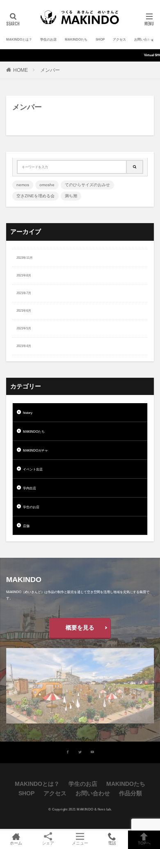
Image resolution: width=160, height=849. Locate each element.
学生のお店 (48, 39)
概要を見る (80, 627)
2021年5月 (23, 328)
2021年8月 (23, 275)
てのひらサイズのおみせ (87, 185)
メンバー (50, 70)
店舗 (26, 526)
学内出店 (29, 488)
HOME (20, 70)
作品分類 (130, 793)
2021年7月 (23, 293)
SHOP (100, 39)
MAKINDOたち (76, 39)
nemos (22, 185)
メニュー (80, 843)
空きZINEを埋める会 (35, 196)
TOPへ (144, 843)
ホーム (16, 843)
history (27, 413)
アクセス (119, 39)
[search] (135, 167)
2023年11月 (24, 258)
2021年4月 (23, 346)
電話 (112, 843)
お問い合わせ (144, 39)
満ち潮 (71, 196)
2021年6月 (23, 311)
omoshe (47, 185)
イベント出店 (33, 469)
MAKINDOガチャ (35, 450)
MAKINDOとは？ (19, 39)
